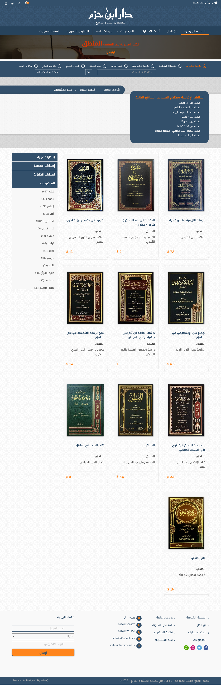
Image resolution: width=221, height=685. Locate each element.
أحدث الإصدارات (150, 31)
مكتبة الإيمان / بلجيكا (189, 136)
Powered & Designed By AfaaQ (30, 680)
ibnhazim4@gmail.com (123, 638)
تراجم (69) (48, 243)
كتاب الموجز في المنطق (89, 445)
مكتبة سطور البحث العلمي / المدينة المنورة (177, 131)
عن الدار (172, 31)
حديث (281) (47, 199)
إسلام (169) (47, 206)
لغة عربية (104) (45, 221)
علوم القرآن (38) (44, 273)
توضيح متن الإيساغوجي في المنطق (188, 335)
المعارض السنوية (78, 31)
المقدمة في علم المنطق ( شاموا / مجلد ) (139, 222)
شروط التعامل (111, 89)
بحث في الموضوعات (47, 72)
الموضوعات (127, 31)
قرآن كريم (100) (45, 228)
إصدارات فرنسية (44, 166)
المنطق (150, 445)
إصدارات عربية (46, 157)
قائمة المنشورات (49, 31)
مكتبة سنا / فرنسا (190, 117)
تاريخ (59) (48, 265)
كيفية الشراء (87, 89)
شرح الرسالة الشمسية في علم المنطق (85, 335)
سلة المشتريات (63, 89)
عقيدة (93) (47, 236)
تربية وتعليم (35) (44, 287)
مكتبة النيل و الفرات (189, 103)
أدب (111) (48, 213)
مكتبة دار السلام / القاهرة (186, 108)
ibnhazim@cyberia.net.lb (122, 645)
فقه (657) (48, 191)
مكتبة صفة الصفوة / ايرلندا (186, 112)
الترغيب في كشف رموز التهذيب (85, 220)
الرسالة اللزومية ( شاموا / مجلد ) (187, 222)
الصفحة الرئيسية (194, 31)
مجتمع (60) (47, 258)
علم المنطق (198, 558)
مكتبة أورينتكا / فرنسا (188, 126)
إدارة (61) (48, 250)
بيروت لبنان (129, 617)
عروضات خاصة (104, 31)
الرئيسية (110, 52)
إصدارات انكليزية (44, 174)
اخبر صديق (198, 2)
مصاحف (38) (47, 280)
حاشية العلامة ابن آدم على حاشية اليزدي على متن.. (139, 335)
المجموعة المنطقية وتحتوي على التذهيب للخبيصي (188, 447)
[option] (169, 138)
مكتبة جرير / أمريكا (190, 122)
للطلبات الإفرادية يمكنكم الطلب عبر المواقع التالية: (169, 97)
